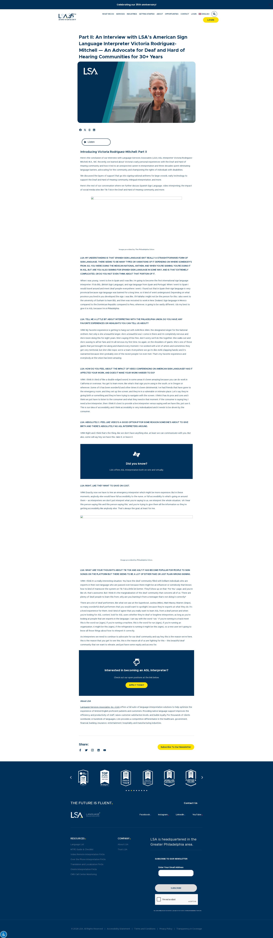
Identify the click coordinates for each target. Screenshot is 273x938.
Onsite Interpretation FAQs (84, 869)
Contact (185, 14)
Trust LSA (122, 850)
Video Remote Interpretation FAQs (88, 855)
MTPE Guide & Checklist (82, 850)
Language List (77, 845)
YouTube (196, 815)
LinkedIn (180, 815)
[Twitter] (86, 750)
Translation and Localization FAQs (87, 864)
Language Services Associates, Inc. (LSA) (100, 707)
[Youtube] (104, 750)
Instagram (163, 815)
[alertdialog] (136, 4)
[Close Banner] (270, 4)
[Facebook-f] (80, 750)
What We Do (108, 14)
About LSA (123, 845)
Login (194, 14)
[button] (214, 14)
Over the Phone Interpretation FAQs (88, 859)
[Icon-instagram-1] (92, 750)
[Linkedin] (98, 750)
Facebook (145, 815)
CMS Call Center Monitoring (84, 874)
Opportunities (171, 14)
